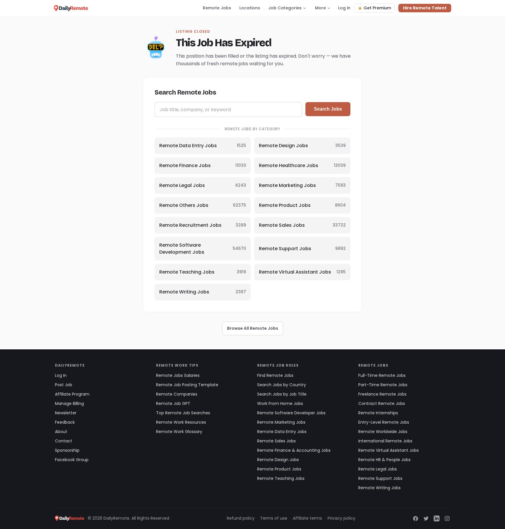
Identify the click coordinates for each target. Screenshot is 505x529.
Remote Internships (378, 413)
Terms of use (273, 518)
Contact (63, 441)
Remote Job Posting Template (187, 385)
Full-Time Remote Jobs (382, 375)
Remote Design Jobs (278, 460)
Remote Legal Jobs (377, 469)
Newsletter (66, 413)
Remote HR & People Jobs (384, 460)
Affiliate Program (72, 394)
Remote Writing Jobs (379, 488)
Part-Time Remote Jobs (382, 385)
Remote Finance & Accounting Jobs (294, 450)
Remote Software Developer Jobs (291, 413)
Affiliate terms (307, 518)
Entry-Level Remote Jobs (383, 422)
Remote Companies (176, 394)
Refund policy (241, 518)
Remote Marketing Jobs (281, 422)
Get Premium (377, 8)
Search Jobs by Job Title (282, 394)
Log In (61, 375)
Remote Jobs (217, 8)
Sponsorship (67, 450)
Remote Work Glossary (179, 431)
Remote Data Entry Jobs (282, 431)
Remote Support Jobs (380, 478)
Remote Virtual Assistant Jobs (388, 450)
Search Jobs (328, 109)
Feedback (65, 422)
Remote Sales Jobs (276, 441)
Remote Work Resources (181, 422)
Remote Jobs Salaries (178, 375)
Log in (344, 8)
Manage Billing (69, 403)
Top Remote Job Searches (183, 413)
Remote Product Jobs (279, 469)
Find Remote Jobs (275, 375)
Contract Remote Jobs (381, 403)
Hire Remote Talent (425, 8)
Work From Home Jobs (280, 403)
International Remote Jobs (385, 441)
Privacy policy (341, 518)
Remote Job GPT (173, 403)
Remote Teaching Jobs (281, 478)
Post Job (63, 385)
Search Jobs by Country (281, 385)
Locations (249, 8)
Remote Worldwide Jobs (382, 431)
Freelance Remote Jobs (382, 394)
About (61, 431)
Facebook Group (72, 460)
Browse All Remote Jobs (252, 328)
